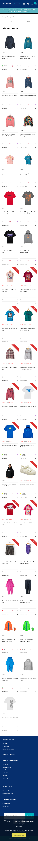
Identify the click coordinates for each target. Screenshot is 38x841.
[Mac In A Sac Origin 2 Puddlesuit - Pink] (10, 587)
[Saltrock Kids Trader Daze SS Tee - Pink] (10, 159)
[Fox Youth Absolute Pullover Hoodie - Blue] (28, 431)
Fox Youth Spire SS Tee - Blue (9, 445)
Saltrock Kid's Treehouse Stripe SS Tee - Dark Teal (27, 329)
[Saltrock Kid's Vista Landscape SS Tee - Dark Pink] (28, 276)
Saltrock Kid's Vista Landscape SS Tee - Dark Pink (28, 290)
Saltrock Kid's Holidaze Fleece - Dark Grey (27, 135)
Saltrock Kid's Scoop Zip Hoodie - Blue (28, 96)
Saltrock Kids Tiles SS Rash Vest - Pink (28, 523)
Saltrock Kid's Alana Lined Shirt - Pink (10, 368)
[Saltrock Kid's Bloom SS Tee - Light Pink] (10, 276)
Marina (5, 775)
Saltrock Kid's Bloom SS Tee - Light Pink (9, 290)
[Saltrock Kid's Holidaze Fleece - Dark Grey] (28, 120)
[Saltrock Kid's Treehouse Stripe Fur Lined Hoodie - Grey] (28, 353)
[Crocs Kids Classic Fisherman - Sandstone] (28, 470)
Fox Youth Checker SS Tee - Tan (10, 717)
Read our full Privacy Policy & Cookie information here (19, 830)
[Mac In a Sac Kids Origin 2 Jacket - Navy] (10, 42)
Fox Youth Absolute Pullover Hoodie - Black (9, 485)
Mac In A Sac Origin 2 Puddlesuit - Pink (10, 601)
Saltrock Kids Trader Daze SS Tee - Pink (10, 173)
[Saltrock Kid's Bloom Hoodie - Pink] (10, 392)
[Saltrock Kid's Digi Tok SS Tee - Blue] (10, 314)
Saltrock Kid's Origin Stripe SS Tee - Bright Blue (27, 173)
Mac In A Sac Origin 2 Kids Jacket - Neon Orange (8, 640)
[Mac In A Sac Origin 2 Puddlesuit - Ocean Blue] (10, 664)
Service (5, 781)
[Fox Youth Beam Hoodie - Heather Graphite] (28, 237)
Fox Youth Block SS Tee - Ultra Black (9, 251)
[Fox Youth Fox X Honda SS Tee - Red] (10, 509)
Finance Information (8, 749)
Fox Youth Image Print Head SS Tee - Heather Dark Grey (27, 212)
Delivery (5, 743)
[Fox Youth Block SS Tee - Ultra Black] (10, 237)
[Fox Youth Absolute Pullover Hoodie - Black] (10, 470)
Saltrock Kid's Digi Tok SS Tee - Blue (9, 329)
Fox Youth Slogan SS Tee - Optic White (28, 407)
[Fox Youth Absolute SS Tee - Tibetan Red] (10, 198)
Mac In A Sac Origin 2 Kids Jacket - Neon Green (26, 640)
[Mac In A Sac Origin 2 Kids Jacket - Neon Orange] (10, 625)
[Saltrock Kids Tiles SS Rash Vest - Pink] (28, 509)
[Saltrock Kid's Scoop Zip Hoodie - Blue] (28, 81)
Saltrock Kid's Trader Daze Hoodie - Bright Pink (8, 135)
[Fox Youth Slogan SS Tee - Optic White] (28, 392)
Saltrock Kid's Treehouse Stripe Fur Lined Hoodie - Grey (27, 368)
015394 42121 (7, 803)
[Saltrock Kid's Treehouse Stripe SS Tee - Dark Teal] (28, 314)
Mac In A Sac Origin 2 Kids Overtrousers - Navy (26, 601)
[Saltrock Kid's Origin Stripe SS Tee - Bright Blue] (28, 159)
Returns (5, 752)
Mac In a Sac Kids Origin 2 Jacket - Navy (8, 57)
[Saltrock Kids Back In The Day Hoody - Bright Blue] (28, 42)
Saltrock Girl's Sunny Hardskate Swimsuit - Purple (27, 562)
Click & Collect (7, 746)
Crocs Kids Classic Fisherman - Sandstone (27, 485)
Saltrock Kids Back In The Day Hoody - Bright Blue (27, 57)
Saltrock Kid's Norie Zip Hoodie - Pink (10, 96)
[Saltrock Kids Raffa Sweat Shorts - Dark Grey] (10, 548)
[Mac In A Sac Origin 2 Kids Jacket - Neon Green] (28, 625)
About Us (5, 764)
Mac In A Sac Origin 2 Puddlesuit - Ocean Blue (10, 679)
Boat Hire (5, 778)
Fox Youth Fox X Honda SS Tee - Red (10, 523)
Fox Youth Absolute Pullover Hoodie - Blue (27, 446)
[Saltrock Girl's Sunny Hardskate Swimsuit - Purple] (28, 548)
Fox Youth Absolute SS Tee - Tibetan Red (9, 212)
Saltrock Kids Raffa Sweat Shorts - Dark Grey (10, 562)
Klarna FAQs (6, 791)
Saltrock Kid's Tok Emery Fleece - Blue (28, 679)
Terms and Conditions (9, 754)
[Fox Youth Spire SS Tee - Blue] (10, 431)
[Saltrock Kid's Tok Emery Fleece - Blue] (28, 664)
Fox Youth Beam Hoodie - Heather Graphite (26, 251)
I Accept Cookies (19, 835)
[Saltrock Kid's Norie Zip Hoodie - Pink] (10, 81)
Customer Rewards (8, 793)
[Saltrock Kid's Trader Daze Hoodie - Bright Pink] (10, 120)
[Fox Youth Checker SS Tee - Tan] (10, 703)
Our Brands (6, 770)
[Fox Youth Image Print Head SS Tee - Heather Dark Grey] (28, 198)
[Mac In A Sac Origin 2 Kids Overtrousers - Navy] (28, 587)
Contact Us (6, 806)
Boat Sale (5, 772)
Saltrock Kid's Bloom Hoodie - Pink (9, 407)
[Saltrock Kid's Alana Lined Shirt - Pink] (10, 353)
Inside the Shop (7, 767)
